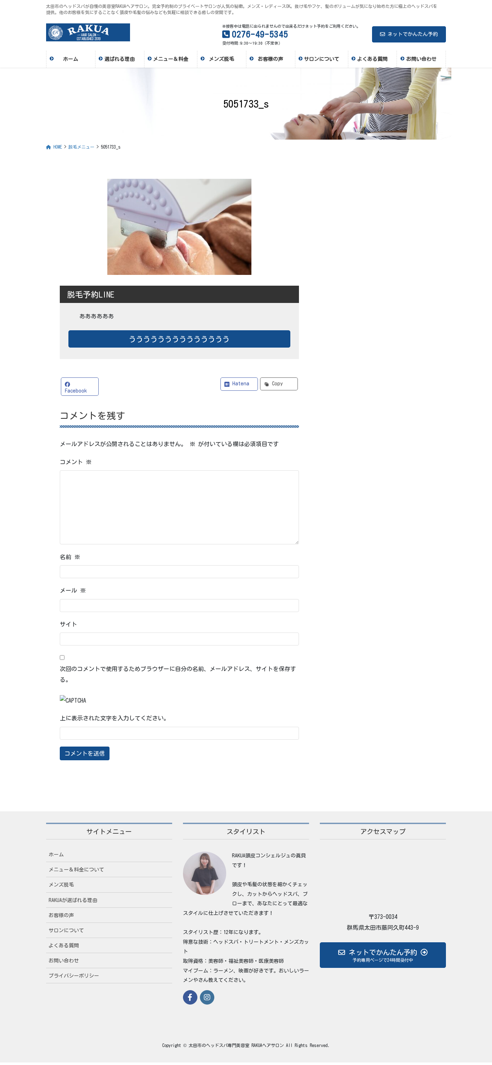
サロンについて (66, 930)
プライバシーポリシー (74, 975)
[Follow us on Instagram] (207, 997)
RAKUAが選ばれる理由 (73, 900)
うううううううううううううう (179, 339)
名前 (70, 557)
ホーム (56, 854)
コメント (75, 462)
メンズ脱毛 (61, 884)
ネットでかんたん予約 (413, 34)
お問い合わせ (64, 960)
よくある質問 (64, 945)
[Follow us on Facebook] (190, 997)
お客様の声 (61, 915)
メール (73, 590)
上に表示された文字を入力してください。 (114, 718)
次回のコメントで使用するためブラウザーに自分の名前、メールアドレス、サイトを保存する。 (178, 674)
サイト (68, 624)
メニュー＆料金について (76, 869)
